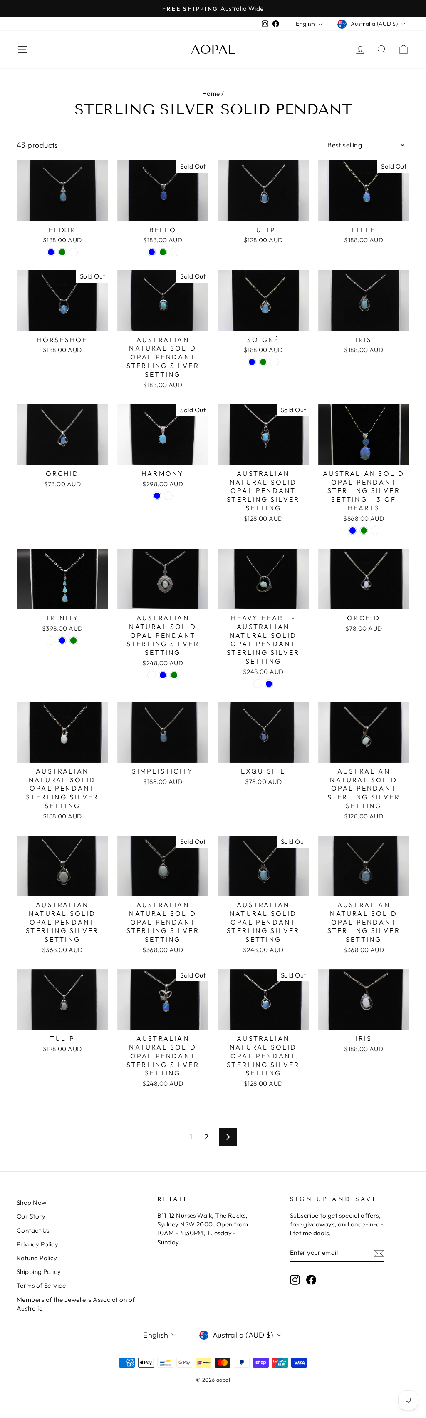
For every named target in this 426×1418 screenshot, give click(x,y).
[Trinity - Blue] (62, 640)
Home (211, 93)
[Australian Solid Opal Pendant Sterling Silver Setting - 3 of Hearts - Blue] (353, 531)
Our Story (31, 1216)
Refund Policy (37, 1258)
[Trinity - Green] (73, 640)
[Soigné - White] (274, 362)
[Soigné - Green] (263, 362)
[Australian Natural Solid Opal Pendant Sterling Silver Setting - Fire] (152, 675)
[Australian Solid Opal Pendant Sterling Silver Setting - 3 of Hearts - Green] (364, 531)
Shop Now (32, 1203)
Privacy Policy (37, 1244)
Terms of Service (41, 1285)
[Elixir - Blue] (51, 252)
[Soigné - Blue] (252, 362)
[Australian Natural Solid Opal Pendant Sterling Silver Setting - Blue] (163, 675)
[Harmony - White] (168, 496)
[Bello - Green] (163, 252)
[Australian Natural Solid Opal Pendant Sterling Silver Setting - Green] (174, 675)
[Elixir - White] (73, 252)
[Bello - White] (174, 252)
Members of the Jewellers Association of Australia (76, 1304)
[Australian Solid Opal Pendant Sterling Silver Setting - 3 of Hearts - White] (375, 531)
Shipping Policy (39, 1272)
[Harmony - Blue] (157, 496)
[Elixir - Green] (62, 252)
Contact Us (33, 1230)
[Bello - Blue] (152, 252)
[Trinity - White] (51, 640)
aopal (213, 49)
